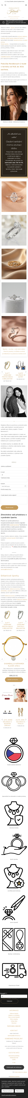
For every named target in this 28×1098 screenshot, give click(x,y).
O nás (13, 1062)
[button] (5, 5)
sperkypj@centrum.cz (6, 569)
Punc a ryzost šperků (14, 1017)
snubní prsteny (14, 525)
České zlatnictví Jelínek (20, 1072)
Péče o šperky (14, 1019)
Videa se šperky (14, 1013)
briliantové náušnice (22, 599)
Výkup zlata (14, 1021)
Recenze (14, 1023)
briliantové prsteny (10, 595)
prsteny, (20, 36)
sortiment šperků (11, 538)
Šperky (13, 27)
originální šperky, (6, 56)
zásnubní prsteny (18, 40)
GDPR (14, 1059)
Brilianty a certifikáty (14, 1015)
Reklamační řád (14, 1057)
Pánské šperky (5, 44)
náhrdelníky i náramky (6, 590)
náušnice (24, 36)
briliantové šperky (19, 38)
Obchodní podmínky (14, 1055)
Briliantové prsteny (15, 589)
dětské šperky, (9, 38)
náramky (3, 38)
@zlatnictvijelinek (14, 1076)
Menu (26, 5)
